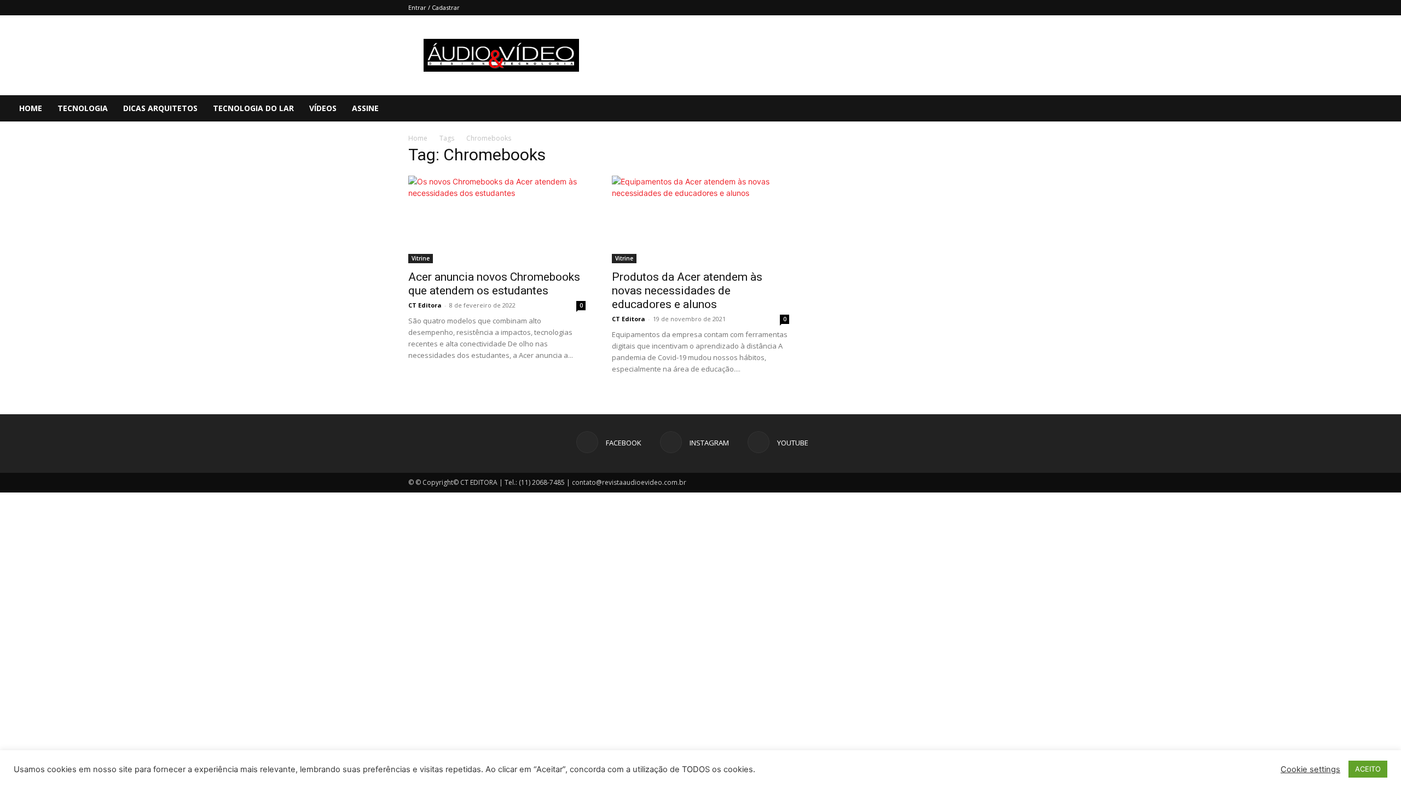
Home (30, 108)
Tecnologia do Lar (253, 108)
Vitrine (421, 258)
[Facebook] (1320, 108)
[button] (1388, 109)
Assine (365, 108)
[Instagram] (1339, 108)
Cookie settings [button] (1310, 769)
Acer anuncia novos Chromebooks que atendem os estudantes (494, 283)
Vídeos (323, 108)
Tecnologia (82, 108)
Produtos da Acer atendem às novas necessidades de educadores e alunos (687, 290)
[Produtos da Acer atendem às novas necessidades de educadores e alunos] (700, 219)
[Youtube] (1358, 108)
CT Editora (425, 305)
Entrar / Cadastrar (434, 7)
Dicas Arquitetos (160, 108)
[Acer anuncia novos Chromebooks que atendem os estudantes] (497, 219)
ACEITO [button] (1368, 768)
